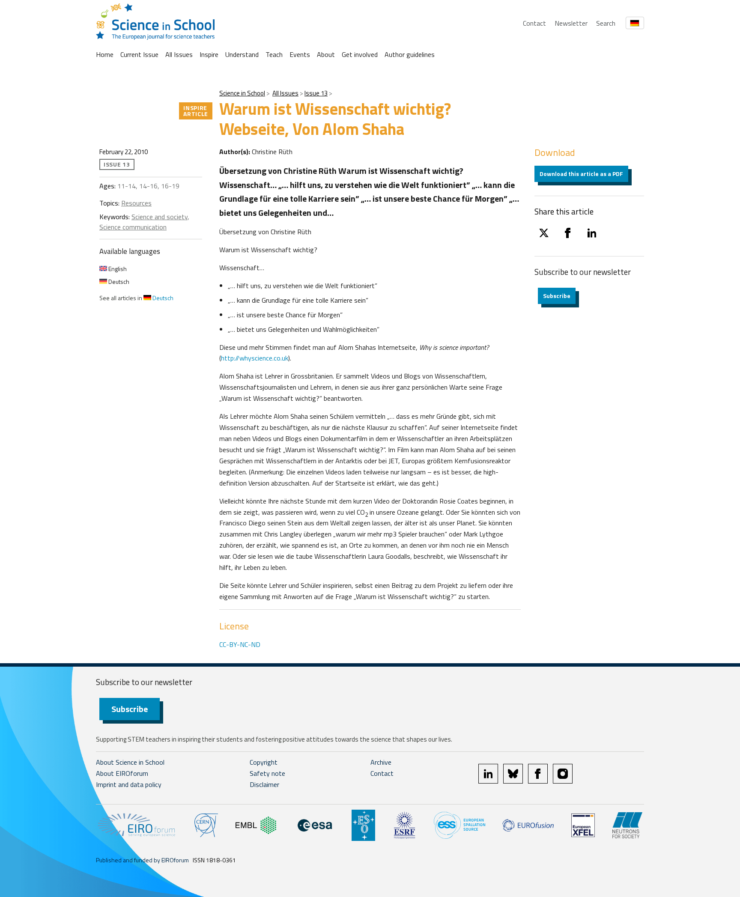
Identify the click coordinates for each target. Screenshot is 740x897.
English (117, 268)
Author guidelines (410, 54)
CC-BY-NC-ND (239, 644)
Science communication (133, 227)
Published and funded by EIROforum (142, 859)
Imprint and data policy (128, 784)
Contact (534, 23)
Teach (274, 54)
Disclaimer (264, 784)
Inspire (209, 54)
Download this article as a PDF (581, 173)
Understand (242, 54)
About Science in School (130, 762)
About (326, 54)
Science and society (159, 217)
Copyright (264, 762)
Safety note (267, 773)
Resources (136, 203)
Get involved (360, 54)
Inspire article (195, 110)
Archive (380, 762)
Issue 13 (316, 93)
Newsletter (571, 23)
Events (299, 54)
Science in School (242, 93)
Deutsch (118, 281)
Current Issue (139, 54)
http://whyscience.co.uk (254, 358)
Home (104, 54)
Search (605, 23)
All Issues (179, 54)
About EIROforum (122, 773)
